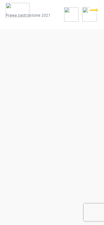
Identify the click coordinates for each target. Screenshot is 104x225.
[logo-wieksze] (17, 11)
